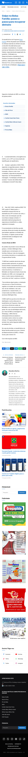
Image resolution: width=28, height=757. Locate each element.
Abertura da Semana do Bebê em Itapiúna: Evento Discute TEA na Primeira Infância (7, 360)
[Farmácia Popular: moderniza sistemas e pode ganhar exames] (14, 442)
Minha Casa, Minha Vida (8, 712)
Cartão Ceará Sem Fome (8, 707)
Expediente (18, 743)
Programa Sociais (13, 7)
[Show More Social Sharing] (23, 34)
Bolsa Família (5, 697)
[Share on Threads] (17, 34)
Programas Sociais (13, 746)
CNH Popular (5, 717)
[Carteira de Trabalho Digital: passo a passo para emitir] (14, 465)
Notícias (23, 7)
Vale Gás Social (6, 714)
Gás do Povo (5, 699)
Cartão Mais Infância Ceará (9, 709)
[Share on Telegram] (20, 34)
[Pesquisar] (27, 2)
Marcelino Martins (14, 371)
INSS (3, 704)
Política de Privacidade (14, 748)
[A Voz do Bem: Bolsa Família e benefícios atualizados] (7, 2)
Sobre (3, 7)
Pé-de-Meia (5, 702)
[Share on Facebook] (12, 34)
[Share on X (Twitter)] (15, 34)
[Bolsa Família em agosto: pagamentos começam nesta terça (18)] (14, 419)
